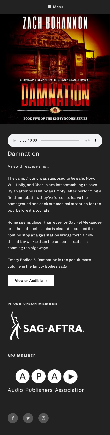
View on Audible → (31, 280)
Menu (58, 7)
